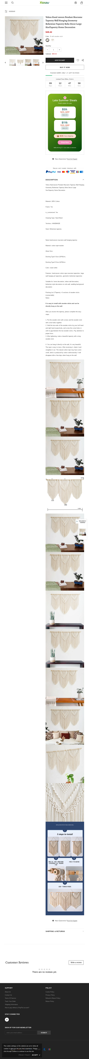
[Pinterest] (64, 542)
